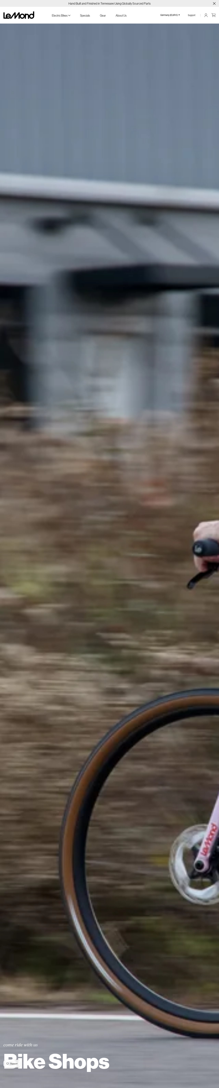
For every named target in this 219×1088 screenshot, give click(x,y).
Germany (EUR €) (169, 15)
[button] (61, 15)
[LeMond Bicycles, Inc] (18, 15)
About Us (121, 15)
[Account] (206, 15)
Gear (103, 15)
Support (191, 15)
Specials (85, 15)
